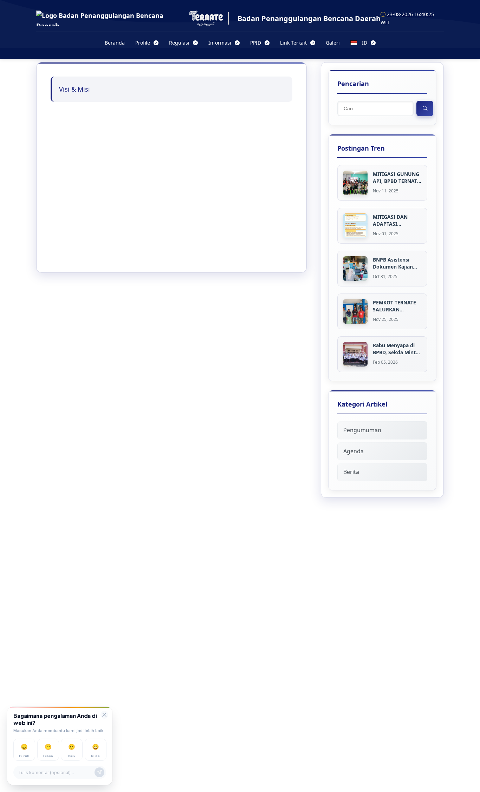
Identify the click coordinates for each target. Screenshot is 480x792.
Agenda (353, 451)
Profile (142, 42)
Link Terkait (293, 42)
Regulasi (179, 42)
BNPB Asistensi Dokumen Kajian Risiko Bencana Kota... (393, 263)
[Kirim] (99, 773)
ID (364, 42)
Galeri (333, 42)
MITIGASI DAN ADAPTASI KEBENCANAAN (391, 220)
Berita (351, 472)
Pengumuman (362, 430)
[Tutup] (104, 715)
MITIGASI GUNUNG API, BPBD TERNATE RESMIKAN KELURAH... (396, 177)
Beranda (115, 42)
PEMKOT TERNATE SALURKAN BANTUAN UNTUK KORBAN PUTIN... (394, 306)
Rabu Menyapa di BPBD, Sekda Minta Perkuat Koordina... (396, 349)
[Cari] (424, 108)
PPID (255, 42)
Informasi (219, 42)
